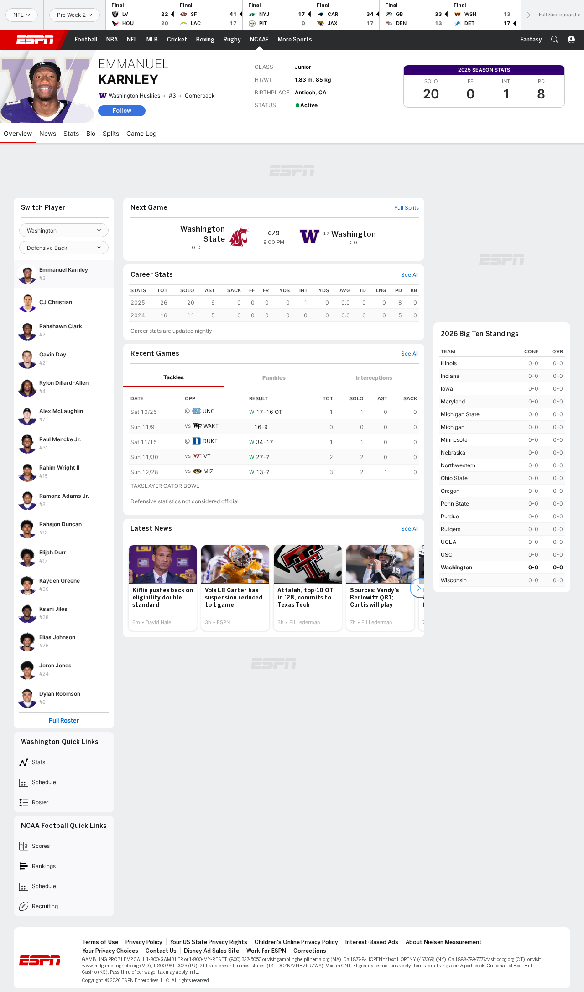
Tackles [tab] (173, 377)
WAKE (211, 426)
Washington (456, 567)
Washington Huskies (134, 95)
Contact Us (161, 951)
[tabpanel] (273, 440)
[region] (283, 302)
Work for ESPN (266, 951)
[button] (554, 39)
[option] (163, 588)
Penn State (455, 503)
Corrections (309, 951)
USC (447, 554)
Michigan (452, 427)
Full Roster (64, 720)
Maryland (453, 401)
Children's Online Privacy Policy (296, 942)
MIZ (208, 471)
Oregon (450, 490)
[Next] (528, 15)
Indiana (450, 375)
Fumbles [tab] (274, 377)
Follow (122, 110)
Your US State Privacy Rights (208, 942)
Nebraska (453, 452)
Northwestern (458, 465)
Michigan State (460, 414)
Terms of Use (100, 942)
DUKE (210, 441)
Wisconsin (454, 580)
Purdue (450, 516)
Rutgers (450, 529)
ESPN (35, 40)
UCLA (448, 541)
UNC (209, 411)
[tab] (173, 377)
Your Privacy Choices (110, 951)
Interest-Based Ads (371, 942)
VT (207, 456)
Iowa (447, 388)
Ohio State (454, 478)
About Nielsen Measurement (444, 942)
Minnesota (454, 439)
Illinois (449, 363)
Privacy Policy (143, 942)
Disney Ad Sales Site (211, 951)
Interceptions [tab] (374, 377)
